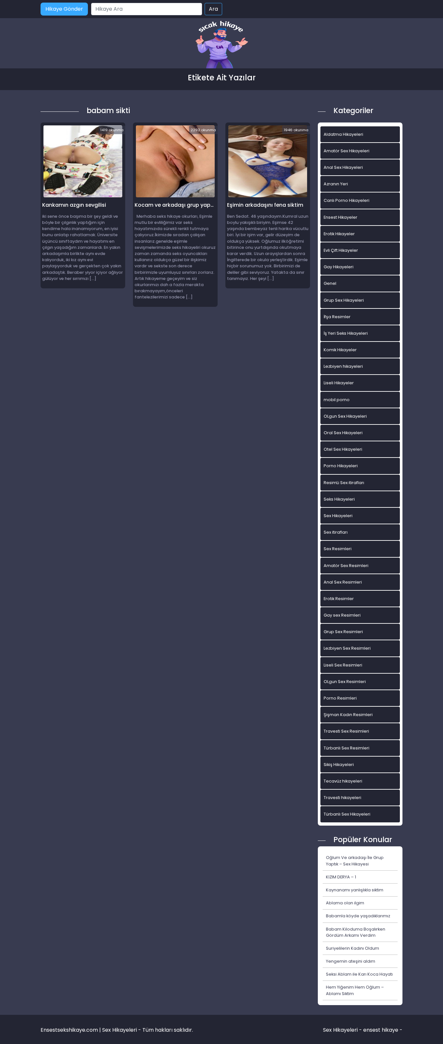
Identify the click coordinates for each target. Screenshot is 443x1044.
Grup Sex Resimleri (343, 631)
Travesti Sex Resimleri (346, 731)
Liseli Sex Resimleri (343, 665)
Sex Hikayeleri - (343, 1030)
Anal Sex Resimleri (343, 582)
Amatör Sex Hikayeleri (346, 151)
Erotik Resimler (339, 598)
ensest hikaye (380, 1030)
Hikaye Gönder (64, 9)
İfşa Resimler (337, 316)
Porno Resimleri (340, 698)
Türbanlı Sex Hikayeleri (347, 814)
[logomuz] (221, 45)
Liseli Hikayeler (339, 383)
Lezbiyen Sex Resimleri (347, 648)
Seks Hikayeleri (339, 499)
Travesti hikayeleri (342, 797)
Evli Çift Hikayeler (341, 250)
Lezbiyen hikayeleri (343, 366)
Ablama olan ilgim (345, 903)
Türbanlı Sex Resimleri (346, 748)
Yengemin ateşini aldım (350, 961)
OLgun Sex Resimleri (345, 681)
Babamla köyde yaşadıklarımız (358, 916)
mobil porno (337, 399)
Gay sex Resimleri (342, 615)
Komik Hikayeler (340, 350)
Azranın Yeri (336, 184)
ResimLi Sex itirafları (344, 482)
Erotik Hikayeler (339, 234)
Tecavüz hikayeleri (343, 781)
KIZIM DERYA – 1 (341, 877)
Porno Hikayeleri (341, 466)
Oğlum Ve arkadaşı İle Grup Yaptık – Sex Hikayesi (355, 860)
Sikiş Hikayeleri (339, 764)
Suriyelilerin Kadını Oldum (352, 948)
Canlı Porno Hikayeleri (346, 200)
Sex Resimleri (338, 548)
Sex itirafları (336, 532)
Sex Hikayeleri (338, 515)
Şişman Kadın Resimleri (348, 714)
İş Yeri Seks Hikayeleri (346, 333)
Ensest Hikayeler (340, 217)
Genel (330, 283)
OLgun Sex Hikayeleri (345, 416)
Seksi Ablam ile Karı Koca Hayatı (359, 974)
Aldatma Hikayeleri (343, 134)
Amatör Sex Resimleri (346, 565)
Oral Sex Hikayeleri (343, 432)
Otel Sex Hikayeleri (343, 449)
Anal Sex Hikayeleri (343, 167)
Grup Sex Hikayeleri (344, 300)
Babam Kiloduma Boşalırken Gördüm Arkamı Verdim (355, 932)
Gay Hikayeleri (338, 267)
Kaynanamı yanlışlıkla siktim (354, 890)
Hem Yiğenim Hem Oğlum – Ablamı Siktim (355, 990)
